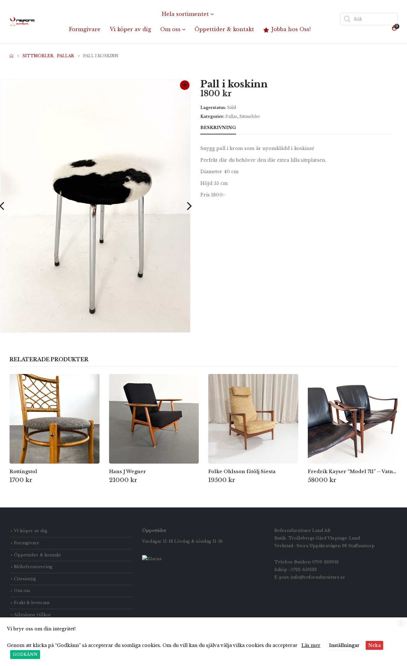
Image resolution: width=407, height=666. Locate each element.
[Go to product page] (55, 419)
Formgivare (84, 29)
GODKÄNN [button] (25, 654)
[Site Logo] (22, 21)
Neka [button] (374, 645)
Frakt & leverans (32, 602)
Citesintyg (25, 578)
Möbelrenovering (33, 566)
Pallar (231, 116)
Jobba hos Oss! (291, 29)
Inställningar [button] (344, 645)
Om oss (170, 29)
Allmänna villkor (32, 614)
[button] (189, 206)
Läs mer (311, 645)
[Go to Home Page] (11, 56)
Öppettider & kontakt (224, 29)
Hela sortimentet (185, 14)
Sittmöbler (249, 116)
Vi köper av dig (130, 29)
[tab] (247, 128)
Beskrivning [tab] (218, 127)
